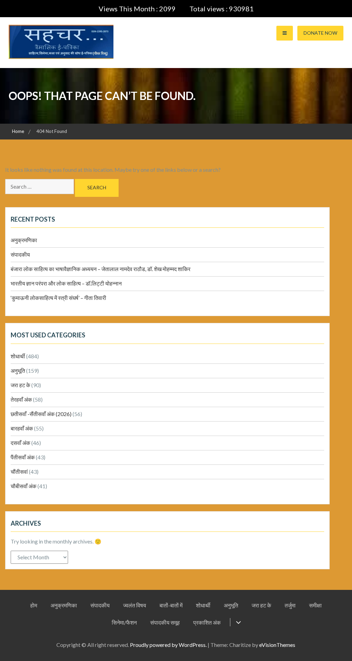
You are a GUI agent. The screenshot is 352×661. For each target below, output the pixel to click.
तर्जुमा (290, 605)
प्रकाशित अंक (207, 622)
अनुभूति (18, 370)
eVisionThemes (277, 644)
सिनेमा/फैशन (124, 622)
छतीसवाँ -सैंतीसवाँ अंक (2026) (41, 414)
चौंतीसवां (19, 471)
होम (33, 605)
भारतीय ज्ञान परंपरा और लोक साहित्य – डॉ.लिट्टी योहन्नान (66, 283)
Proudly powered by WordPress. (168, 644)
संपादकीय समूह (165, 622)
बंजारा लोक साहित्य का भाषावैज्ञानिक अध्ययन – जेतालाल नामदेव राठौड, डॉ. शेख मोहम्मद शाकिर (100, 269)
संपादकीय (20, 254)
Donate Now (320, 33)
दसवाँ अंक (20, 442)
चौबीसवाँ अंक (23, 486)
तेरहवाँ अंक (21, 399)
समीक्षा (315, 605)
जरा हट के (20, 385)
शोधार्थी (18, 356)
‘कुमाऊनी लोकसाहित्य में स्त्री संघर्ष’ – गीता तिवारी (58, 297)
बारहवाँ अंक (22, 428)
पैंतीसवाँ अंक (23, 457)
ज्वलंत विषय (134, 605)
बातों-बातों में (171, 605)
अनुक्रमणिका (24, 240)
